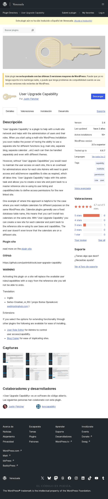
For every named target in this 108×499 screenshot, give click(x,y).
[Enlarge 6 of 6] (65, 371)
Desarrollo (63, 111)
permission (99, 174)
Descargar (98, 96)
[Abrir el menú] (103, 4)
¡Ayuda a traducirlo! (83, 21)
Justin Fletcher (31, 98)
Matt (7, 455)
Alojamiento (9, 436)
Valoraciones (27, 111)
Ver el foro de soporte (86, 266)
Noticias (7, 431)
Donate (87, 436)
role (96, 180)
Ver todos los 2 (98, 157)
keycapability (49, 406)
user (102, 180)
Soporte (101, 111)
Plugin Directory (10, 13)
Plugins (32, 436)
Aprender (60, 426)
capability (100, 163)
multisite (100, 169)
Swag (86, 441)
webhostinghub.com (17, 306)
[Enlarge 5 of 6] (65, 356)
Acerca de (8, 426)
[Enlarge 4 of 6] (42, 371)
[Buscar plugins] (32, 30)
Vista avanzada (83, 188)
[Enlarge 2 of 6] (19, 369)
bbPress (8, 460)
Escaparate (35, 426)
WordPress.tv (63, 441)
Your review (81, 240)
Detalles (10, 111)
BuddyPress (10, 465)
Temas (32, 431)
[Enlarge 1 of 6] (19, 356)
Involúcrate (87, 426)
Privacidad (8, 441)
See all (101, 240)
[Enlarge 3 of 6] (42, 356)
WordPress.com (12, 450)
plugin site (27, 248)
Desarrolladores (63, 436)
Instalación (46, 111)
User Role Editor (15, 329)
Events (85, 431)
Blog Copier (13, 338)
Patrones (34, 441)
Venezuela (14, 478)
